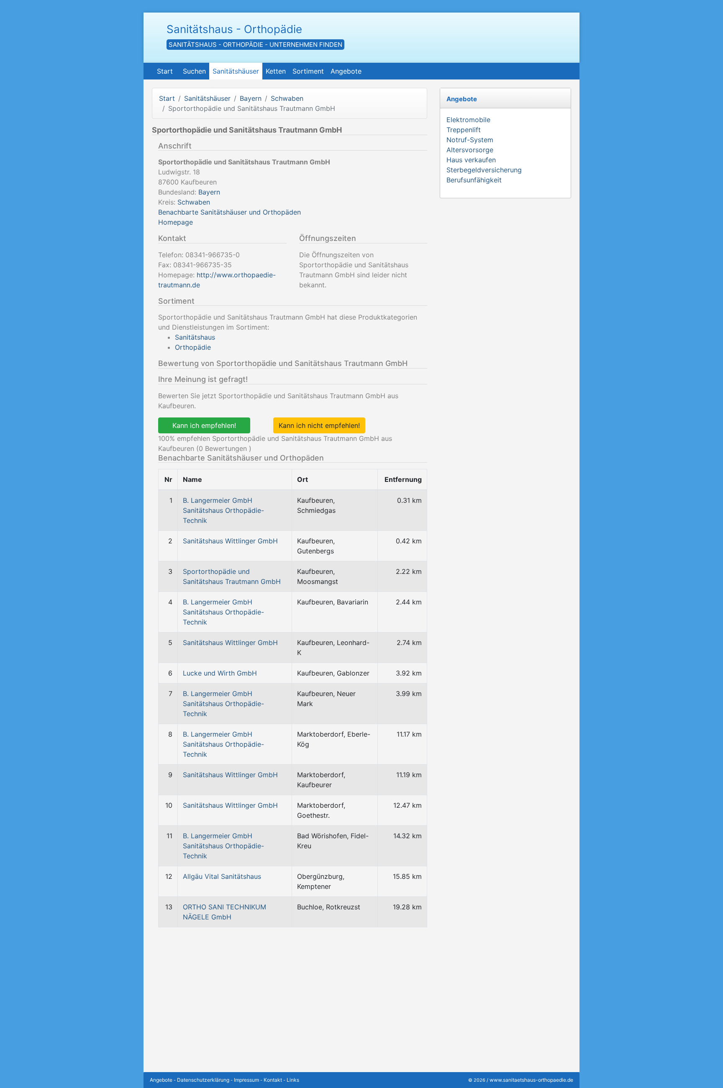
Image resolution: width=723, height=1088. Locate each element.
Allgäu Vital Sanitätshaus (222, 876)
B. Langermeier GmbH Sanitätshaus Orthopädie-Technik (223, 510)
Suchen (194, 71)
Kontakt (273, 1080)
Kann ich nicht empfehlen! (319, 425)
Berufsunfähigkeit (474, 180)
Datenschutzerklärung (203, 1080)
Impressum (246, 1080)
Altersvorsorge (469, 150)
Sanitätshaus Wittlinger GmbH (230, 541)
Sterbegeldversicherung (484, 170)
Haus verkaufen (471, 160)
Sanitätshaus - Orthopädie (234, 29)
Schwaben (287, 98)
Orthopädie (193, 347)
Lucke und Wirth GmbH (220, 673)
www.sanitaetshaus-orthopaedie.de (531, 1080)
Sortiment (308, 71)
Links (293, 1080)
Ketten (276, 71)
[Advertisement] (289, 992)
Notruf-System (469, 140)
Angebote (346, 71)
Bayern (251, 98)
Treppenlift (463, 129)
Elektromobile (468, 119)
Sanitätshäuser (236, 71)
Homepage (175, 222)
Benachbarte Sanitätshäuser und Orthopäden (229, 212)
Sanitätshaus (195, 337)
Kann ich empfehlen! (204, 425)
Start (165, 71)
